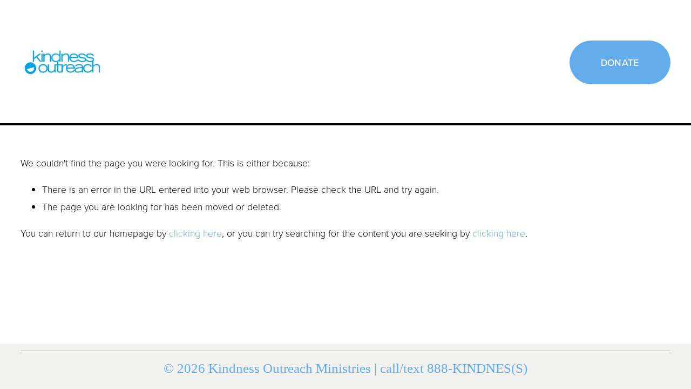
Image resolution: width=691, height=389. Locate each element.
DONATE (620, 62)
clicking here (195, 232)
